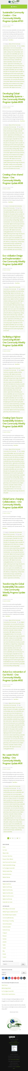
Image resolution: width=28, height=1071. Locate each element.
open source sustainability (9, 465)
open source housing (17, 65)
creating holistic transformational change (14, 459)
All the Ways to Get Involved (9, 908)
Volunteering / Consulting (8, 920)
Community (5, 46)
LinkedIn (4, 942)
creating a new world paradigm (13, 51)
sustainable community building (17, 291)
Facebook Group (6, 930)
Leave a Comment (7, 26)
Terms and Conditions (15, 1059)
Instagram (5, 933)
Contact (4, 957)
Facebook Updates (7, 926)
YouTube (4, 939)
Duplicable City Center (7, 902)
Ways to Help (5, 853)
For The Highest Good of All (8, 868)
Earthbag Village (15, 77)
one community (14, 79)
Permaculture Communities (14, 295)
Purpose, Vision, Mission (8, 859)
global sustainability (10, 69)
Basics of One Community (14, 44)
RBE (10, 87)
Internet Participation (7, 924)
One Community (14, 2)
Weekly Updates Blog (7, 871)
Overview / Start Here (7, 856)
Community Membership (8, 917)
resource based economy (14, 83)
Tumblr (4, 948)
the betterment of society (11, 55)
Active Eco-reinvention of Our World (11, 731)
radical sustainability (7, 61)
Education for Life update (8, 307)
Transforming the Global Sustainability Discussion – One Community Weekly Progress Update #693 (14, 590)
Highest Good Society (7, 899)
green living (5, 83)
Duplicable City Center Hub (9, 796)
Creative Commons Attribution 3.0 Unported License (14, 1043)
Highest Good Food (7, 884)
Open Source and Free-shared (9, 862)
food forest (22, 81)
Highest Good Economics (8, 896)
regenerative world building (14, 63)
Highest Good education (16, 293)
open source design (18, 69)
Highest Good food (15, 299)
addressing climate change (9, 49)
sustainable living (18, 59)
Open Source (5, 985)
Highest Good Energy (7, 887)
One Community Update (16, 48)
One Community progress (9, 467)
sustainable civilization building (15, 85)
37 (17, 838)
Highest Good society (16, 87)
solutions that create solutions (9, 790)
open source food (7, 310)
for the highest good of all (16, 800)
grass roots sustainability (12, 53)
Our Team (5, 850)
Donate (4, 954)
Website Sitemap (6, 877)
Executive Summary (7, 874)
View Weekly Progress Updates (9, 914)
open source (6, 166)
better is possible (19, 71)
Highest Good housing (14, 81)
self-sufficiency (9, 129)
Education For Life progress (9, 71)
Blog (4, 951)
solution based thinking (14, 75)
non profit (19, 55)
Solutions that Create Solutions (8, 994)
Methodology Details (6, 988)
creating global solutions (8, 160)
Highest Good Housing (7, 890)
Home (4, 847)
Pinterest (4, 936)
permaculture (6, 87)
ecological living (11, 57)
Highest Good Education (8, 893)
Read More (11, 40)
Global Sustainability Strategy (9, 865)
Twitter (4, 945)
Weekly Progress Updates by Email (10, 911)
